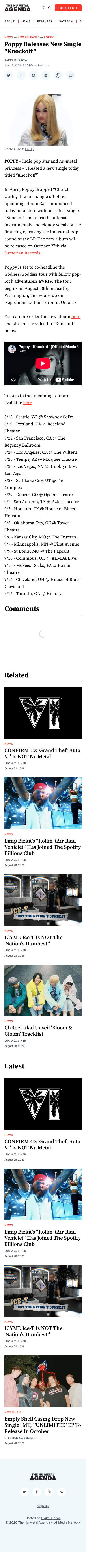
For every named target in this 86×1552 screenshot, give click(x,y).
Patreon (66, 21)
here (75, 317)
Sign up (43, 1506)
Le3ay (29, 149)
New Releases (28, 37)
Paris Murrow (15, 60)
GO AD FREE (68, 8)
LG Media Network (66, 1522)
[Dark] (44, 8)
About (9, 21)
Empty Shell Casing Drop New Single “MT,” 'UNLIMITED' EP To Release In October (42, 1425)
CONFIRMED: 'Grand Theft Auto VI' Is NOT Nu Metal (42, 753)
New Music (12, 1412)
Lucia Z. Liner (15, 763)
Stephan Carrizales (20, 1438)
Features (44, 21)
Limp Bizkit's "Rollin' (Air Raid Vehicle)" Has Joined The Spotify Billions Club (42, 847)
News (26, 21)
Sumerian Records (22, 253)
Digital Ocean (51, 1518)
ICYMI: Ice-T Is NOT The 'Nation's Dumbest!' (33, 940)
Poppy (49, 37)
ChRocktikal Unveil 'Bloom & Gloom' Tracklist (38, 1031)
